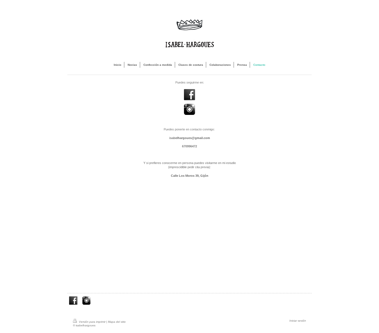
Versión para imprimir (92, 321)
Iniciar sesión (297, 320)
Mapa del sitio (117, 321)
